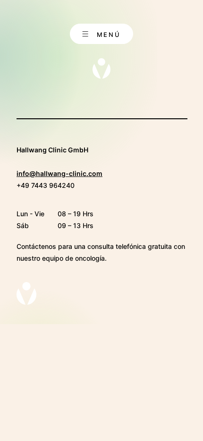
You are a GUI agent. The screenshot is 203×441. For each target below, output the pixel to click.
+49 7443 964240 (46, 185)
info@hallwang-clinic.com (59, 173)
